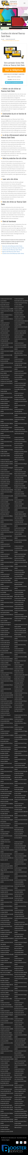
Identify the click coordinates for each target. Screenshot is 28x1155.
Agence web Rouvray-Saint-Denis (11, 251)
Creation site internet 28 (10, 39)
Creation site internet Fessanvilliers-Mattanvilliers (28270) (20, 389)
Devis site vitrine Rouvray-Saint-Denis (12, 246)
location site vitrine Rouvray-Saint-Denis (13, 253)
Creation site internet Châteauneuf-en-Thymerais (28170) (20, 864)
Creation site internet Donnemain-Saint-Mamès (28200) (19, 886)
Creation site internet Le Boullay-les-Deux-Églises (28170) (5, 624)
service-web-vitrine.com (10, 1137)
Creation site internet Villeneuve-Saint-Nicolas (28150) (19, 459)
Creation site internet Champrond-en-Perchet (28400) (5, 546)
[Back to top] (24, 1151)
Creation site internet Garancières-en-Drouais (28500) (5, 437)
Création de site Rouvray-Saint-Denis (12, 249)
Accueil (2, 39)
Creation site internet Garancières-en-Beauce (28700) (5, 715)
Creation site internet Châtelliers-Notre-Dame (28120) (5, 841)
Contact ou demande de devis (14, 82)
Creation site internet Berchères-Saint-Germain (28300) (19, 1057)
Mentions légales (6, 1140)
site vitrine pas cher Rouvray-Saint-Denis (13, 248)
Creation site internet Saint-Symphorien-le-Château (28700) (20, 419)
